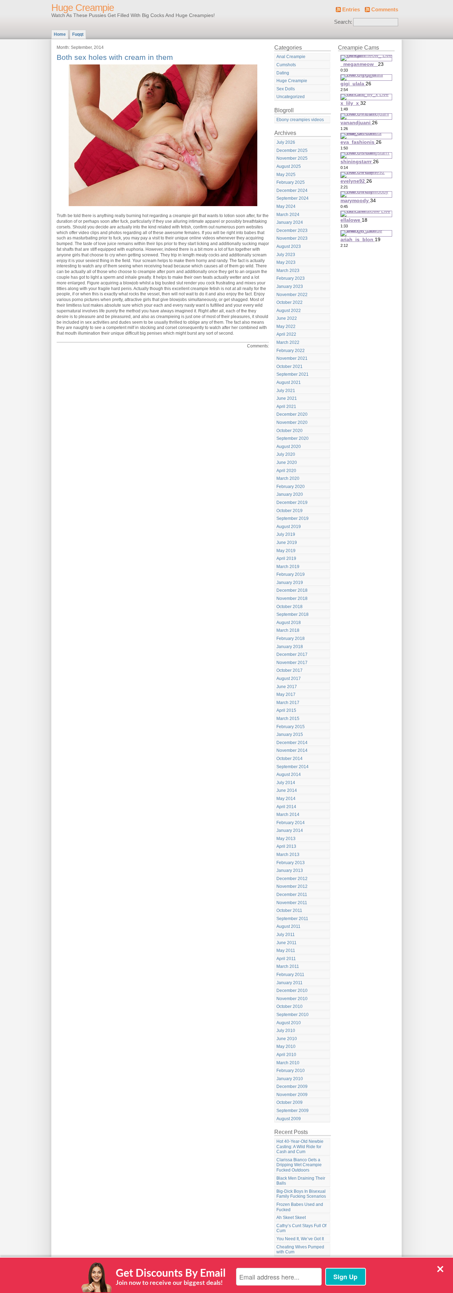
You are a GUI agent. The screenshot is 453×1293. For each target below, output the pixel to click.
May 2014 (286, 798)
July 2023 (285, 254)
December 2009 (292, 1086)
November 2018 (292, 598)
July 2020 (285, 454)
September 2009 (292, 1110)
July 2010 (285, 1030)
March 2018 (287, 630)
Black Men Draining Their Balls (300, 1181)
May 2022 (286, 326)
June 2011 (286, 942)
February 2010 (290, 1070)
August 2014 (288, 774)
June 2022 (286, 318)
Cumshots (286, 64)
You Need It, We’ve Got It (300, 1238)
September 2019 (292, 518)
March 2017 (287, 702)
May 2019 (286, 550)
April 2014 (286, 806)
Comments (384, 9)
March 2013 (287, 854)
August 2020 (288, 446)
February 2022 (290, 350)
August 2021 (288, 382)
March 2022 (287, 342)
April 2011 (286, 958)
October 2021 (289, 366)
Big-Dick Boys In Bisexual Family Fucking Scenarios (301, 1194)
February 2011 (290, 974)
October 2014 (289, 758)
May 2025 (286, 174)
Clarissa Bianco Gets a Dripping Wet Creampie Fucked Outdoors (299, 1165)
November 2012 (292, 886)
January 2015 (289, 734)
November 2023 (292, 238)
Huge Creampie (82, 7)
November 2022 (292, 294)
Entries (351, 9)
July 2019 (285, 534)
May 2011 (285, 950)
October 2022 (289, 302)
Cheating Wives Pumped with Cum (300, 1249)
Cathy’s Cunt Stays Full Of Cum (301, 1228)
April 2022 (286, 334)
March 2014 (287, 814)
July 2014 (285, 782)
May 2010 (286, 1046)
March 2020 (287, 478)
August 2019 (288, 526)
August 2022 (288, 310)
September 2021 (292, 374)
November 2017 (292, 662)
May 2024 (286, 206)
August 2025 (288, 166)
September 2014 (292, 766)
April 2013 (286, 846)
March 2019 (287, 566)
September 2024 (292, 198)
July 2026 (285, 142)
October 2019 (289, 510)
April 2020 (286, 470)
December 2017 (292, 654)
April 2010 (286, 1054)
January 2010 (289, 1078)
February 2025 (290, 182)
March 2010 (287, 1062)
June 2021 (286, 398)
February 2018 (290, 638)
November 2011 (291, 902)
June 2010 (286, 1038)
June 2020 (286, 462)
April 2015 (286, 710)
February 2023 (290, 278)
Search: (343, 22)
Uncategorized (290, 96)
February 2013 (290, 862)
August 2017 (288, 678)
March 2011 (287, 966)
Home (60, 34)
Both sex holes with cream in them (115, 57)
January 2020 (289, 494)
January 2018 (289, 646)
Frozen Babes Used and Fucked (299, 1207)
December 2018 (292, 590)
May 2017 (286, 694)
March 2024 (287, 214)
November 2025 (292, 158)
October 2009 (289, 1102)
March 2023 (287, 270)
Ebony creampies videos (300, 119)
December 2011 (291, 894)
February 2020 (290, 486)
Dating (282, 72)
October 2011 (289, 910)
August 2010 (288, 1022)
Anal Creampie (290, 56)
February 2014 (290, 822)
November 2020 (292, 422)
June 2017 (286, 686)
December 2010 (292, 990)
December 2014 (292, 742)
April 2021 (286, 406)
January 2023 (289, 286)
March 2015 (287, 718)
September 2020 (292, 438)
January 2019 (289, 582)
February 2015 (290, 726)
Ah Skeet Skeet (291, 1217)
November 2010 (292, 998)
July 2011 (285, 934)
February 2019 (290, 574)
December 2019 (292, 502)
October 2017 (289, 670)
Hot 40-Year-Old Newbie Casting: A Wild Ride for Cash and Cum (299, 1146)
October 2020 (289, 430)
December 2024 (292, 190)
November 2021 (292, 358)
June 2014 (286, 790)
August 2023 (288, 246)
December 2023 (292, 230)
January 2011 (289, 982)
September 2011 (292, 918)
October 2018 (289, 606)
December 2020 (292, 414)
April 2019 (286, 558)
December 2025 (292, 150)
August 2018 (288, 622)
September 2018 (292, 614)
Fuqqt (78, 34)
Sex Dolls (285, 88)
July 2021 (285, 390)
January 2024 (289, 222)
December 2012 (292, 878)
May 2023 (286, 262)
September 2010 (292, 1014)
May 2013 (286, 838)
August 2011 (288, 926)
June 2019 (286, 542)
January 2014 (289, 830)
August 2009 (288, 1118)
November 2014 (292, 750)
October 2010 (289, 1006)
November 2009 (292, 1094)
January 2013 (289, 870)
